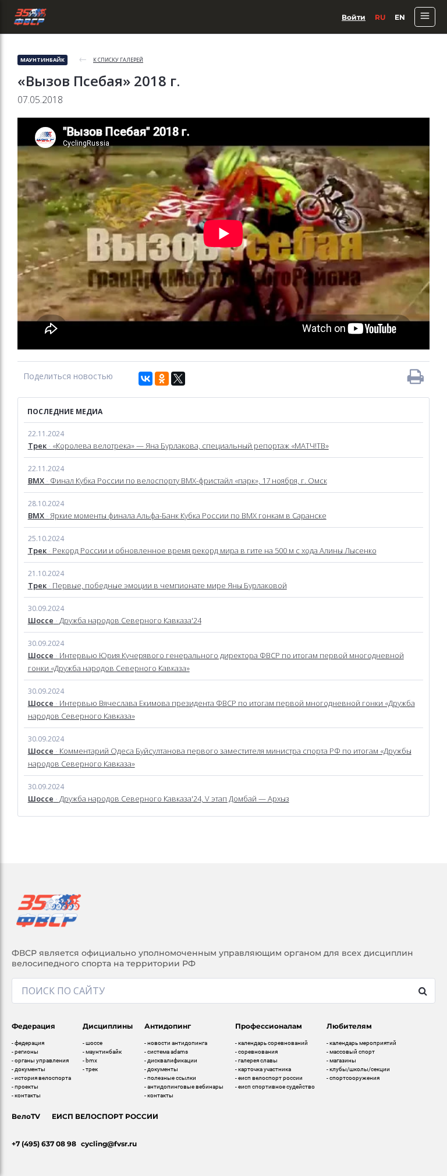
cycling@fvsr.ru (109, 1143)
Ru (380, 17)
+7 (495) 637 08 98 (44, 1143)
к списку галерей (118, 59)
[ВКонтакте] (145, 379)
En (400, 17)
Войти (354, 17)
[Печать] (415, 376)
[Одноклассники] (162, 379)
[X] (178, 379)
